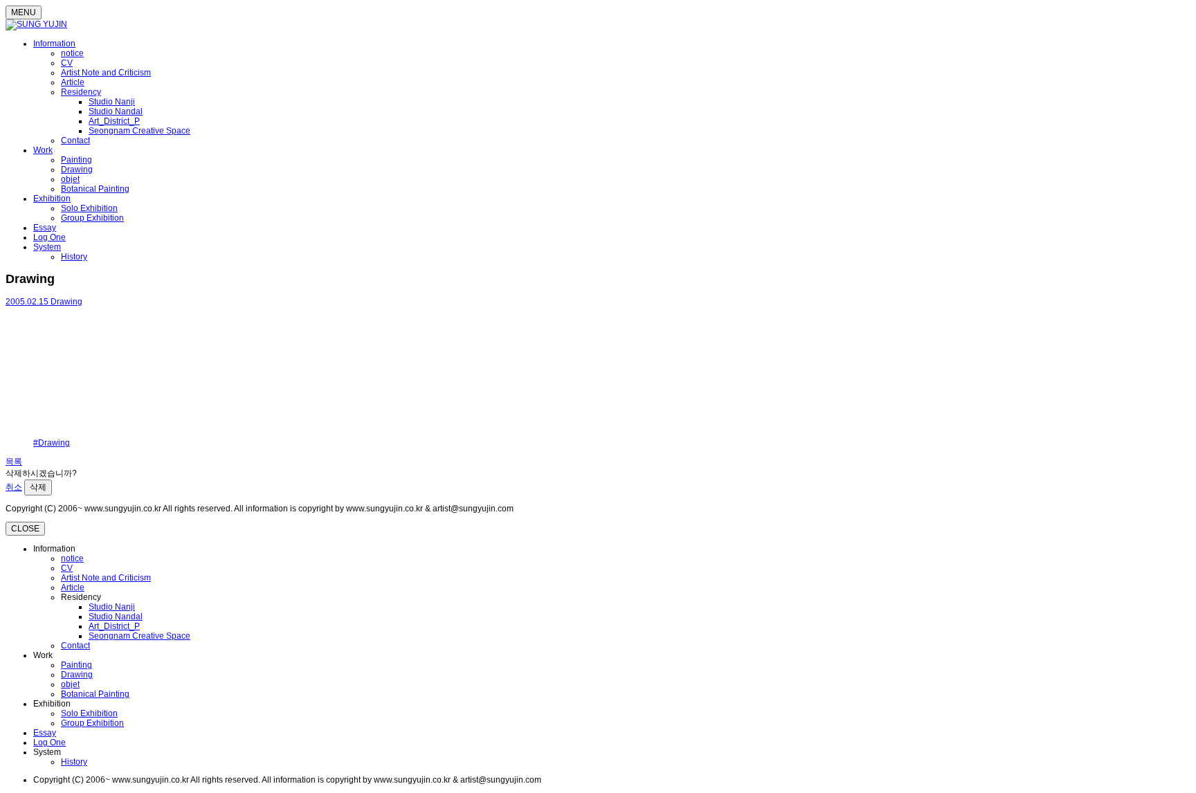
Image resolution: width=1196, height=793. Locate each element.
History (74, 257)
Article (72, 82)
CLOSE (25, 529)
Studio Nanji (112, 102)
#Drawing (51, 443)
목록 (14, 461)
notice (72, 53)
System (47, 247)
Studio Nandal (116, 111)
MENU (23, 12)
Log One (49, 237)
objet (70, 179)
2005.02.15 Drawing (44, 302)
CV (67, 63)
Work (43, 150)
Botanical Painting (95, 189)
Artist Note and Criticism (106, 73)
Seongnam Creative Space (139, 131)
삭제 (38, 487)
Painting (76, 160)
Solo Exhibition (89, 208)
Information (54, 43)
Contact (75, 140)
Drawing (77, 169)
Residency (81, 92)
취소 (14, 487)
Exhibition (52, 198)
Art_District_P (114, 121)
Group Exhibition (92, 218)
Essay (44, 228)
